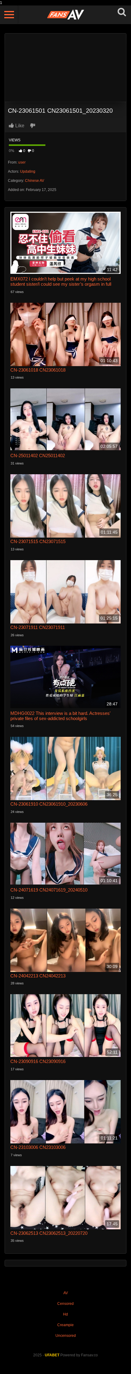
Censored (65, 1304)
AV (65, 1293)
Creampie (65, 1325)
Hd (65, 1314)
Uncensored (65, 1335)
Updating (27, 171)
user (22, 162)
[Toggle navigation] (9, 14)
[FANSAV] (65, 14)
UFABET (52, 1355)
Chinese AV (34, 180)
